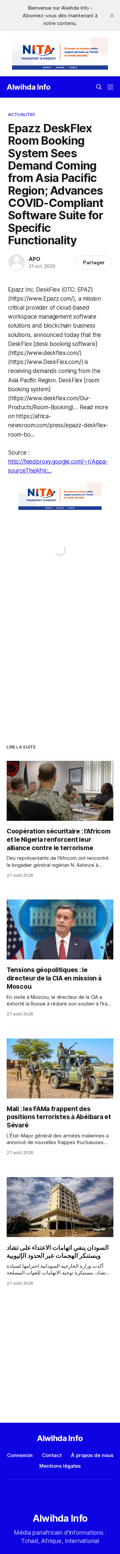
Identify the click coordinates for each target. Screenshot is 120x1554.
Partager (94, 262)
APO (34, 259)
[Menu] (110, 87)
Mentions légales (60, 1466)
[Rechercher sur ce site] (99, 87)
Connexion (20, 1455)
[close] (112, 15)
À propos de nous (92, 1455)
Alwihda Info (29, 87)
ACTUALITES (21, 114)
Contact (52, 1455)
